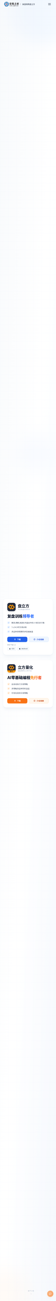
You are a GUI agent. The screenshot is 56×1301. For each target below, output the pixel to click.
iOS (13, 649)
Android (24, 649)
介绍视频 (40, 639)
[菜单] (49, 4)
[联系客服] (50, 1294)
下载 (19, 639)
